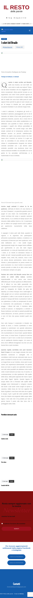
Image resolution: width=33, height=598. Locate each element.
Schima (22, 593)
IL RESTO (16, 7)
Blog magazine (16, 18)
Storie (4, 38)
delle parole (16, 11)
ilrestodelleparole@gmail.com (16, 587)
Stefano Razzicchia (8, 47)
